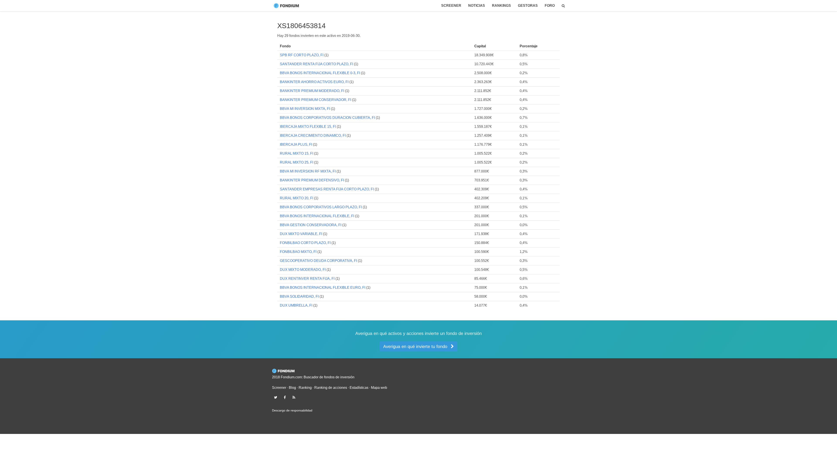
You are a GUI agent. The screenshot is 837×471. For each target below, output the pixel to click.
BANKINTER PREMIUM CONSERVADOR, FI (315, 100)
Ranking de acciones (330, 387)
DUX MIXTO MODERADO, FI (303, 269)
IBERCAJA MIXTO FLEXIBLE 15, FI (308, 126)
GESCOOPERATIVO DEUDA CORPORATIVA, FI (318, 261)
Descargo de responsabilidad (292, 410)
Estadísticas (359, 387)
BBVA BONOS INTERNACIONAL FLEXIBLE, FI (317, 216)
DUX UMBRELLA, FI (296, 305)
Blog (292, 387)
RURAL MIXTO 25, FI (296, 162)
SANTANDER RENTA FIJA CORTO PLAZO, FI (316, 64)
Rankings (501, 5)
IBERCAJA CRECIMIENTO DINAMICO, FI (313, 135)
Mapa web (379, 387)
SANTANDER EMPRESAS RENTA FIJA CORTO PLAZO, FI (327, 189)
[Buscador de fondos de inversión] (563, 5)
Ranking (305, 387)
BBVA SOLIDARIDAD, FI (299, 296)
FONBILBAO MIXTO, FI (298, 252)
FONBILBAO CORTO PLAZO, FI (305, 243)
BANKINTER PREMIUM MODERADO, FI (312, 91)
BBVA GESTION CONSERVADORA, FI (310, 225)
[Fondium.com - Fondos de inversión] (287, 5)
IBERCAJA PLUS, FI (296, 144)
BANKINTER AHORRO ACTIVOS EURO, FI (314, 82)
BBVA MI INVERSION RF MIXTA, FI (308, 171)
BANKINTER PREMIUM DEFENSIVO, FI (312, 180)
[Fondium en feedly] (294, 397)
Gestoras (528, 5)
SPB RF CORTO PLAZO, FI (301, 55)
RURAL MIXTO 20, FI (296, 198)
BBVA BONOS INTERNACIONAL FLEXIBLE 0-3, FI (320, 73)
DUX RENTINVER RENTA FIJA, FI (307, 278)
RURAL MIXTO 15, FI (296, 153)
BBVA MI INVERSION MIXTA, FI (305, 109)
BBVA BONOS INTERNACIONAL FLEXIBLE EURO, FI (322, 287)
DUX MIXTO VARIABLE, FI (301, 234)
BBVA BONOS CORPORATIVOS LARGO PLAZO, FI (321, 207)
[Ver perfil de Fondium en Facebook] (284, 397)
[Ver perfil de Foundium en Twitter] (275, 397)
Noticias (476, 5)
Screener (451, 5)
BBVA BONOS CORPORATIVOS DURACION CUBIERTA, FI (327, 117)
